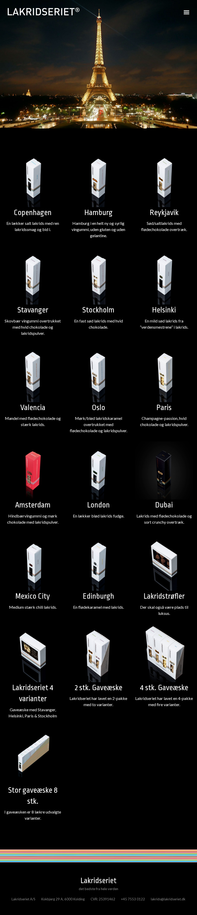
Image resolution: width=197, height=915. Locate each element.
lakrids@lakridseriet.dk (168, 899)
